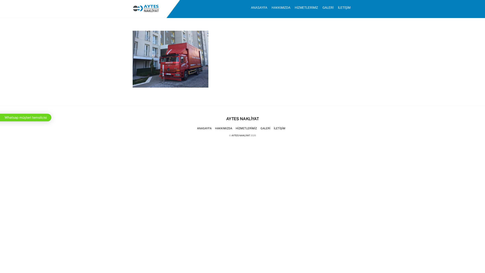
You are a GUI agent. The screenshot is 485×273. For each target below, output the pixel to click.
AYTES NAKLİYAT (241, 135)
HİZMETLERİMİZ (306, 7)
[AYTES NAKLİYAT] (146, 11)
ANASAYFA (259, 7)
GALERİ (328, 7)
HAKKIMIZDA (281, 7)
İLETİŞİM (344, 7)
